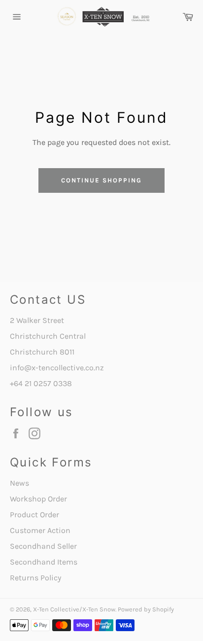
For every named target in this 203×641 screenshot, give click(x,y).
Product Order (34, 514)
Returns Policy (35, 577)
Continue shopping (101, 180)
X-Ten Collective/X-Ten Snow (74, 609)
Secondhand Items (43, 562)
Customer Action (40, 530)
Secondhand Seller (43, 546)
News (19, 483)
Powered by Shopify (146, 609)
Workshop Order (38, 498)
